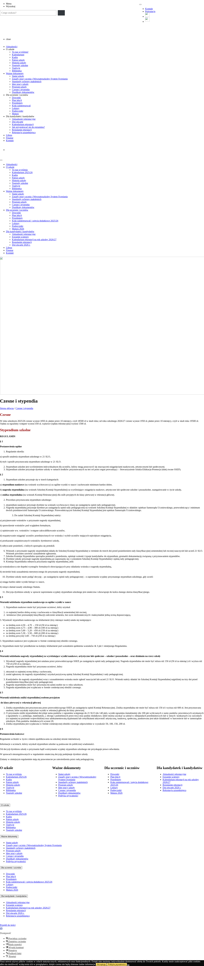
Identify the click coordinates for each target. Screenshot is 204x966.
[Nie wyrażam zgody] (128, 965)
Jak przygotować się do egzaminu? (28, 127)
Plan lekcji (17, 100)
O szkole (10, 167)
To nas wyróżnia (20, 169)
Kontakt (149, 8)
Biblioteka (17, 70)
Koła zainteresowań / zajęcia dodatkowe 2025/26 (35, 220)
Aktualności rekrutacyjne (24, 119)
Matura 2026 (18, 229)
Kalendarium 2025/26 (22, 172)
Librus (9, 135)
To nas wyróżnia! (20, 52)
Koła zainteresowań (21, 105)
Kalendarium (18, 54)
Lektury (15, 108)
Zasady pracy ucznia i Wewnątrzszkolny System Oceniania (40, 79)
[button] (1, 928)
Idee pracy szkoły (20, 84)
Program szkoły (19, 87)
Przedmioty (17, 103)
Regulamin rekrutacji (22, 130)
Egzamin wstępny (20, 237)
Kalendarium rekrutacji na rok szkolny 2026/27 (34, 239)
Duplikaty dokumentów (23, 92)
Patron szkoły (18, 60)
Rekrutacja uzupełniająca (24, 132)
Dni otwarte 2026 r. (21, 245)
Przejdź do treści (8, 925)
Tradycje (16, 68)
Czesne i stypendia (21, 89)
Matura (15, 113)
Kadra (15, 57)
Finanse (9, 138)
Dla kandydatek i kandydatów (20, 231)
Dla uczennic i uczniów (17, 210)
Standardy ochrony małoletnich (26, 81)
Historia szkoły (19, 62)
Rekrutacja (150, 11)
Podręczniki (17, 111)
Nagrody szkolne (20, 65)
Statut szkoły (18, 76)
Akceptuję (101, 964)
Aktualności (11, 46)
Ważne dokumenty (15, 73)
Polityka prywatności (68, 795)
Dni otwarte (17, 121)
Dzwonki (16, 97)
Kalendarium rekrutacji (23, 124)
